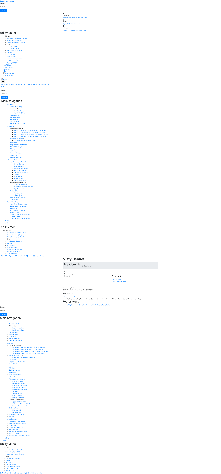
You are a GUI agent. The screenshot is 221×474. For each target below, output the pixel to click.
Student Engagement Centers (20, 214)
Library (12, 149)
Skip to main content (7, 1)
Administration (15, 109)
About (3, 84)
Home (85, 264)
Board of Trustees (19, 111)
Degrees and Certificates (18, 145)
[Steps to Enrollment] (25, 182)
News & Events (8, 67)
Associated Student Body (18, 204)
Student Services (33, 84)
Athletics (13, 151)
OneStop (43, 84)
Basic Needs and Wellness (18, 206)
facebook (77, 297)
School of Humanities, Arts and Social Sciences (29, 132)
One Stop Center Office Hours (17, 38)
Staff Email (14, 46)
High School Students (21, 168)
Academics (10, 84)
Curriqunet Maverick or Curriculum (25, 140)
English (11, 73)
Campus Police (8, 75)
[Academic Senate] (23, 138)
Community (14, 119)
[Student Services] (19, 202)
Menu (3, 86)
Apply (47, 84)
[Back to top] (0, 284)
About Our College (16, 107)
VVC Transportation (13, 61)
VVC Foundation (12, 57)
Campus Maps (15, 117)
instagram (66, 297)
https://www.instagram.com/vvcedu (74, 30)
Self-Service (11, 55)
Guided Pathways (16, 147)
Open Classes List (16, 157)
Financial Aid (18, 193)
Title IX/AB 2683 (12, 63)
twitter (71, 297)
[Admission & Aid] (19, 160)
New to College (19, 164)
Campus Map (67, 305)
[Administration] (21, 109)
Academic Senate (16, 138)
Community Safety (77, 305)
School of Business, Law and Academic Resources (30, 136)
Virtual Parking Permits (14, 59)
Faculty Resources (20, 180)
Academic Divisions (16, 128)
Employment (87, 305)
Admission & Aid (20, 84)
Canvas (9, 52)
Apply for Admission (20, 185)
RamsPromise (14, 212)
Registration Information (22, 189)
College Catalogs (16, 153)
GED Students (18, 178)
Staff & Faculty (8, 65)
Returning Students (20, 166)
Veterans (16, 174)
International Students (21, 172)
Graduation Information (17, 197)
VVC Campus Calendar (14, 50)
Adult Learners (18, 176)
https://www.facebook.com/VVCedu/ (75, 17)
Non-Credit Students (20, 170)
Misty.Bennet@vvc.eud (119, 282)
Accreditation (14, 115)
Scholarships (18, 195)
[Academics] (15, 126)
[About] (12, 104)
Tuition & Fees (14, 191)
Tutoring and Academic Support (20, 218)
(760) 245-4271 (117, 279)
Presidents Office (19, 113)
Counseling (14, 155)
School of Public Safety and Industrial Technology (30, 130)
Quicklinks (6, 231)
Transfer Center (15, 216)
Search (2, 3)
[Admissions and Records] (28, 162)
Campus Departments (17, 123)
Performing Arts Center (18, 210)
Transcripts (14, 199)
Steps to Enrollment (16, 182)
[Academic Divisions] (23, 345)
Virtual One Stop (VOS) (14, 40)
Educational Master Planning (16, 42)
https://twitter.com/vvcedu (71, 24)
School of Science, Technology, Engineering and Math (31, 134)
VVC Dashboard (97, 305)
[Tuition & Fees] (21, 191)
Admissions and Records (18, 162)
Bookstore (13, 142)
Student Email (14, 48)
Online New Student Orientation (24, 187)
